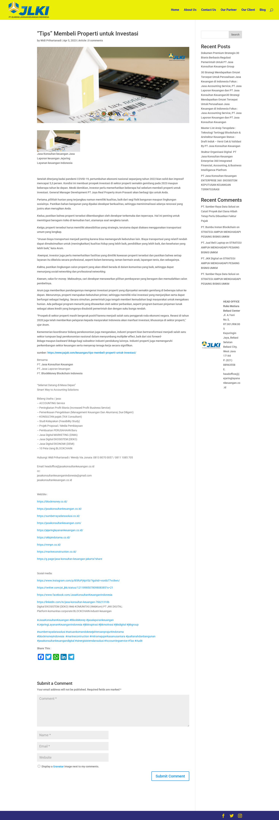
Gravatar (58, 766)
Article (82, 40)
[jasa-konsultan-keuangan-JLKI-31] (58, 141)
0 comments (95, 40)
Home (175, 10)
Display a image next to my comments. (70, 766)
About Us (190, 10)
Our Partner (229, 10)
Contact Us (208, 10)
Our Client (248, 10)
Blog (263, 10)
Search (235, 34)
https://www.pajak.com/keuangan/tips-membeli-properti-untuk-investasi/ (91, 352)
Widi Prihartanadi (50, 40)
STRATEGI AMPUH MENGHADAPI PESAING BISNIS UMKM (221, 247)
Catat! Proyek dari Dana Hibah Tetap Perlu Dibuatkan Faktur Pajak (219, 216)
